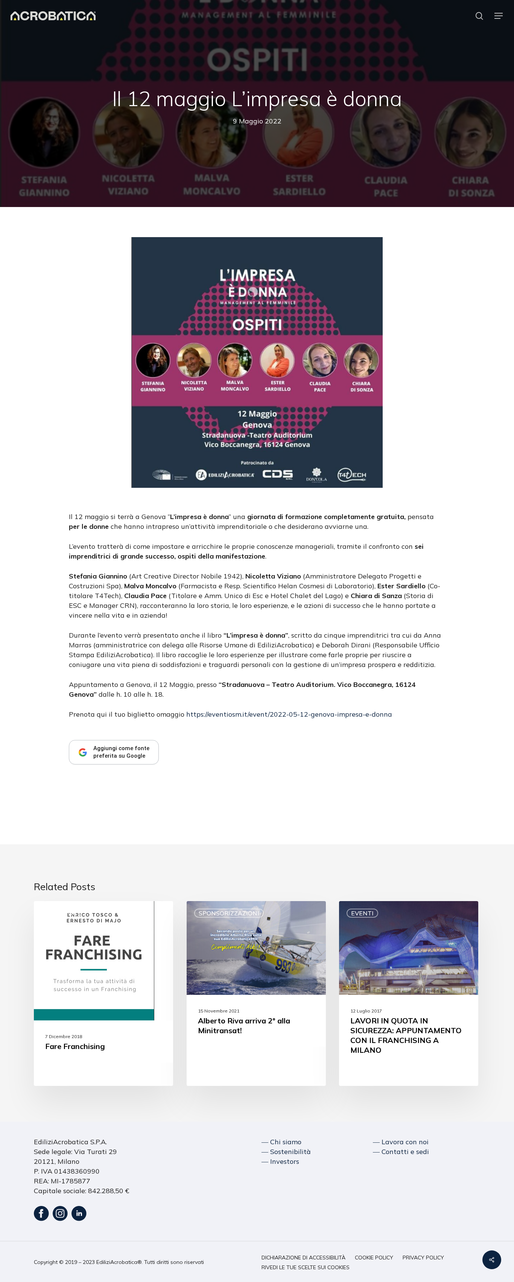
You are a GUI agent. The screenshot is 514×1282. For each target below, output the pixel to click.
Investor (61, 913)
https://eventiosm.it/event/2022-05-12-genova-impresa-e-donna (289, 714)
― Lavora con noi (401, 1141)
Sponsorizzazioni (229, 913)
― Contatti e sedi (401, 1151)
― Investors (280, 1161)
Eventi (362, 913)
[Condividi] (491, 1259)
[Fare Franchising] (103, 993)
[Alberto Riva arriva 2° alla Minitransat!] (256, 993)
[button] (498, 16)
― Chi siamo (281, 1141)
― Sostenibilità (286, 1151)
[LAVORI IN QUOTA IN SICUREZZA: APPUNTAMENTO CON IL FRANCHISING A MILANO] (408, 993)
